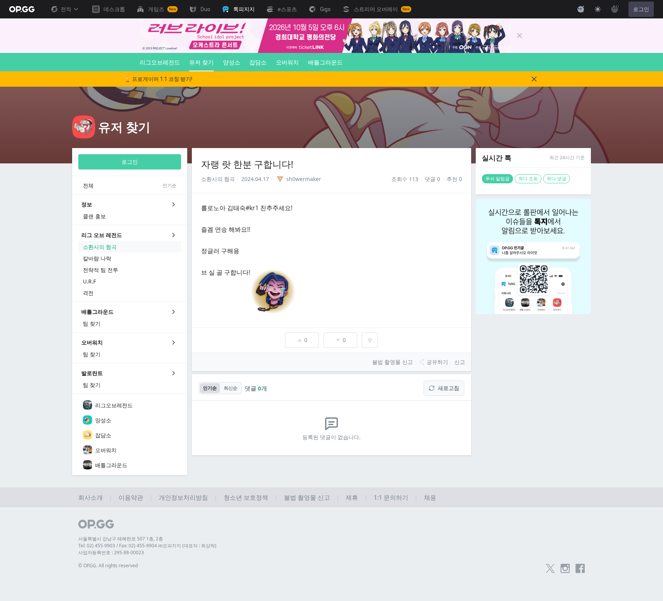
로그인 (641, 9)
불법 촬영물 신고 (307, 497)
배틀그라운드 (325, 62)
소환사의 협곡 (218, 179)
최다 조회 (528, 178)
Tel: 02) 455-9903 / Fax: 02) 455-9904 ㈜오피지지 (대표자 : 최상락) (147, 545)
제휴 (352, 497)
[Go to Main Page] (22, 9)
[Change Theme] (597, 9)
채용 (430, 497)
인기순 (210, 388)
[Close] (519, 35)
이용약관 (131, 497)
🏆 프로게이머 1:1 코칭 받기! (158, 79)
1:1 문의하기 (391, 497)
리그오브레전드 (160, 62)
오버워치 (287, 62)
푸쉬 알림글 (497, 178)
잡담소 (258, 62)
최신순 (230, 388)
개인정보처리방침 (183, 497)
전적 (66, 9)
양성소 (231, 62)
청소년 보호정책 (246, 497)
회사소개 (90, 497)
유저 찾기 (201, 62)
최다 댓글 (556, 178)
